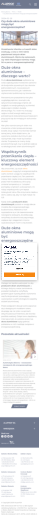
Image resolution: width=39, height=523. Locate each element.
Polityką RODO (22, 258)
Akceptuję (19, 275)
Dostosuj (19, 269)
